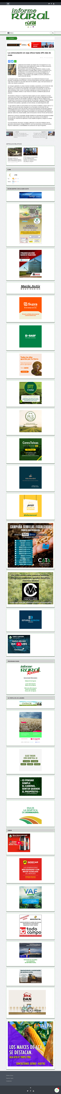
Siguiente (43, 131)
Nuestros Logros (9, 1078)
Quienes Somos (9, 1075)
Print (42, 57)
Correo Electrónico (49, 57)
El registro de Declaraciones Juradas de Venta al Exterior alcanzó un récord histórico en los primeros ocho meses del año (40, 136)
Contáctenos (9, 1081)
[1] (57, 1091)
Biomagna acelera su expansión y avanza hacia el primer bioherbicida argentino (15, 159)
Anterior (17, 131)
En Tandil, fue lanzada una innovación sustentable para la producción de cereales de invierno (21, 135)
